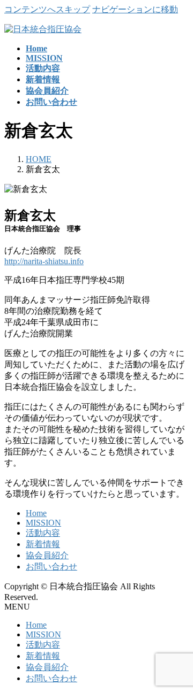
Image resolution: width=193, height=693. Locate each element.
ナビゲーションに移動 (135, 9)
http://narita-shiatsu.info (44, 261)
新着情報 (43, 544)
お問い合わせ (51, 566)
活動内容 (43, 532)
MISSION (43, 522)
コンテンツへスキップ (47, 9)
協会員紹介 (47, 555)
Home (36, 513)
